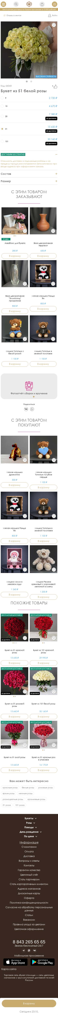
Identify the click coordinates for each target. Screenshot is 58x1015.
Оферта (29, 897)
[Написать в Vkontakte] (35, 951)
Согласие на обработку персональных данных (29, 909)
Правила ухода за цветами (29, 924)
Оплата (29, 851)
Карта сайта (8, 969)
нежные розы (25, 793)
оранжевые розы (36, 799)
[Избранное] (54, 25)
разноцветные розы (13, 799)
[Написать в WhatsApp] (29, 951)
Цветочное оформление (29, 929)
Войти (54, 15)
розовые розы (45, 787)
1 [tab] (27, 81)
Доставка (29, 856)
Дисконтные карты (29, 893)
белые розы (28, 787)
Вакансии (29, 919)
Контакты (29, 865)
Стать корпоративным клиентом (29, 884)
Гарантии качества (29, 870)
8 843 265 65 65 (29, 942)
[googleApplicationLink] (42, 962)
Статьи (29, 915)
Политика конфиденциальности (29, 902)
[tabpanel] (29, 49)
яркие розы (8, 793)
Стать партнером (29, 879)
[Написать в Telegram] (24, 951)
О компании (29, 846)
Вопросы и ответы (29, 860)
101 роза (20, 805)
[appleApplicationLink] (15, 962)
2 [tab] (31, 81)
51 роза (7, 805)
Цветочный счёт (29, 874)
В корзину (29, 1003)
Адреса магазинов (29, 888)
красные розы (10, 787)
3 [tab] (33, 396)
